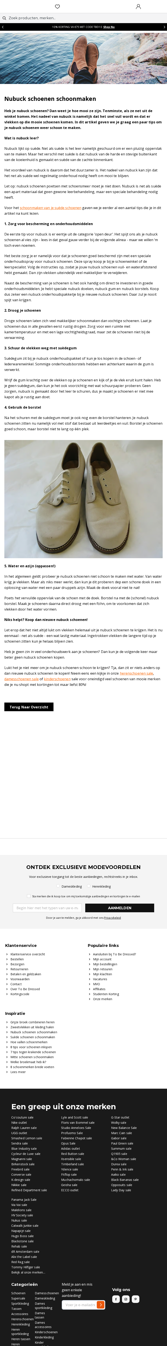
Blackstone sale (22, 1241)
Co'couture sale (22, 1117)
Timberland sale (72, 1164)
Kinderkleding (44, 1337)
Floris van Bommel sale (78, 1122)
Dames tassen (40, 1315)
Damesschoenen (47, 1293)
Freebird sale (20, 1169)
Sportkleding (20, 1303)
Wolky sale (118, 1122)
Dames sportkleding (43, 1305)
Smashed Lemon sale (26, 1138)
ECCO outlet (69, 1190)
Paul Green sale (122, 1143)
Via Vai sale (19, 1205)
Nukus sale (19, 1220)
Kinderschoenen (46, 1332)
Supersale (18, 1298)
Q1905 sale (119, 1154)
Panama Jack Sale (24, 1200)
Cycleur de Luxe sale (25, 1154)
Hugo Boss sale (22, 1236)
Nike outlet (19, 1122)
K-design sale (20, 1180)
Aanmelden (119, 908)
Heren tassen (20, 1339)
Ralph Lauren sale (24, 1128)
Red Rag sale (20, 1262)
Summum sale (121, 1148)
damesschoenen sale (21, 679)
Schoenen (18, 1293)
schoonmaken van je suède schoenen (50, 207)
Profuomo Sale (72, 1133)
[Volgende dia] (164, 27)
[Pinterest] (135, 1299)
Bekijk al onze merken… (28, 1272)
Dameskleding (45, 1298)
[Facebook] (116, 1299)
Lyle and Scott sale (74, 1117)
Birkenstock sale (23, 1164)
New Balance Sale (124, 1128)
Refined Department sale (29, 1190)
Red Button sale (72, 1154)
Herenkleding (20, 1324)
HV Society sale (22, 1215)
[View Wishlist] (58, 6)
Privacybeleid (112, 918)
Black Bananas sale (125, 1180)
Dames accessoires (43, 1324)
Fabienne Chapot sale (76, 1138)
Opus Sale (68, 1143)
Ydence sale (69, 1169)
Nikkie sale (19, 1185)
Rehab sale (19, 1246)
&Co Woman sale (123, 1159)
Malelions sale (21, 1210)
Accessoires (19, 1314)
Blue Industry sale (24, 1148)
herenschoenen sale (136, 673)
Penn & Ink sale (122, 1169)
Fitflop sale (69, 1174)
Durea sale (119, 1164)
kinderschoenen (57, 679)
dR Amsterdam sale (25, 1251)
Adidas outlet (70, 1148)
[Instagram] (126, 1299)
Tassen (16, 1309)
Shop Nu (109, 27)
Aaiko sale (118, 1174)
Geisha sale (69, 1185)
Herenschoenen (22, 1319)
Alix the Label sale (24, 1257)
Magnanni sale (21, 1159)
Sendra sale (19, 1143)
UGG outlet (19, 1133)
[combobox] (83, 18)
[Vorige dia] (2, 27)
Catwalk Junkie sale (24, 1225)
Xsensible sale (71, 1159)
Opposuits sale (121, 1185)
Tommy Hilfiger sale (25, 1267)
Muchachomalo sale (75, 1180)
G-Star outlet (120, 1117)
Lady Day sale (121, 1190)
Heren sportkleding (20, 1331)
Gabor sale (119, 1138)
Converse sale (21, 1174)
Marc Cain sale (121, 1133)
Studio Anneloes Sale (76, 1128)
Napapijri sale (21, 1231)
